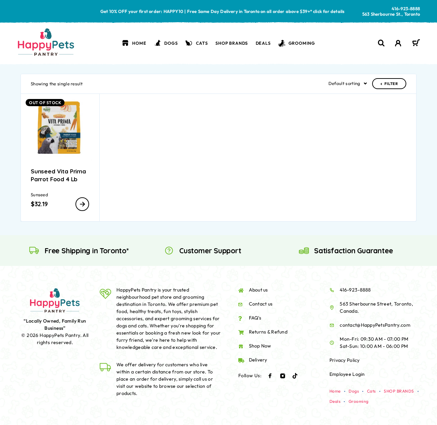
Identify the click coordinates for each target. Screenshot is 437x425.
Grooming (301, 43)
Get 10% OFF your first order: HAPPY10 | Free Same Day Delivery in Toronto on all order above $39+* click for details (222, 11)
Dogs (171, 43)
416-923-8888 (406, 8)
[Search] (381, 43)
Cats (202, 43)
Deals (263, 43)
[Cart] (416, 43)
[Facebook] (270, 376)
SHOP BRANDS (231, 43)
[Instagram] (283, 376)
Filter (391, 83)
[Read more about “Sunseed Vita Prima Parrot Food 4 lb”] (82, 204)
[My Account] (398, 43)
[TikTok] (295, 376)
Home (139, 43)
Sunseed (39, 194)
